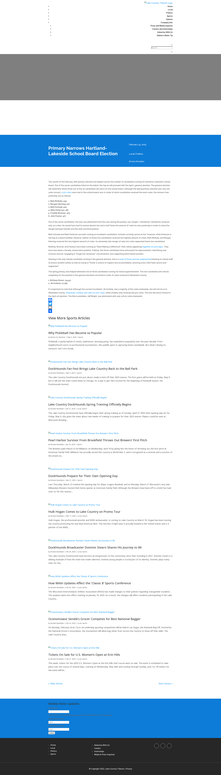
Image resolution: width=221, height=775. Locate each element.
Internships (99, 751)
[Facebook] (110, 300)
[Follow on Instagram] (169, 746)
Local (170, 10)
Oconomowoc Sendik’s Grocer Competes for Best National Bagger (94, 619)
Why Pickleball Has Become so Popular (75, 333)
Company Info (167, 23)
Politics (169, 13)
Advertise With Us (165, 32)
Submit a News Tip (165, 35)
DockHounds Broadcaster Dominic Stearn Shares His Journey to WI (95, 547)
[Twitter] (110, 304)
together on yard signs (152, 247)
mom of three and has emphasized (135, 259)
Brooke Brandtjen (57, 373)
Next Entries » (166, 683)
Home (170, 6)
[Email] (110, 307)
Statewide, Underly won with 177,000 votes (85, 293)
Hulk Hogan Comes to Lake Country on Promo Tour (84, 512)
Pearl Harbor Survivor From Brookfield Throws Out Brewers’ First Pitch (97, 440)
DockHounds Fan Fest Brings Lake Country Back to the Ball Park (92, 369)
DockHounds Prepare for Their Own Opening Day (83, 476)
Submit (51, 733)
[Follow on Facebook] (156, 746)
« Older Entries (55, 683)
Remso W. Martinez (58, 337)
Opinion (169, 19)
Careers (97, 748)
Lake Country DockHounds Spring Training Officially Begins (89, 404)
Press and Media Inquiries (162, 26)
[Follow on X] (163, 746)
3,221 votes (66, 192)
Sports (170, 16)
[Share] (110, 311)
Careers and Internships (162, 29)
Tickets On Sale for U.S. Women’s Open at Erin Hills (84, 655)
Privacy (129, 769)
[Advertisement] (110, 117)
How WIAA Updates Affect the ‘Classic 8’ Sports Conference (89, 583)
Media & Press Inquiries (104, 754)
